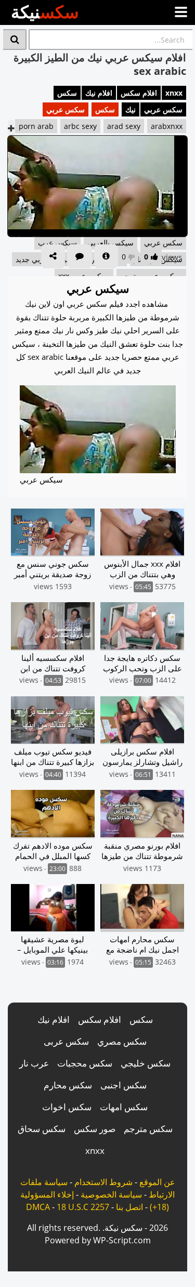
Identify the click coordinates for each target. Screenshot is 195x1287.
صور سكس (94, 1129)
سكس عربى (66, 1041)
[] (15, 39)
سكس (67, 93)
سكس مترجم (148, 1129)
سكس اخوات (67, 1107)
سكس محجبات (84, 1063)
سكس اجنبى (123, 1085)
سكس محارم (68, 1085)
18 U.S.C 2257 (83, 1207)
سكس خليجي (146, 1063)
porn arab (36, 126)
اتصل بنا (129, 1207)
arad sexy (123, 126)
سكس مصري (122, 1041)
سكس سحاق (42, 1129)
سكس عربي (163, 109)
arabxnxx (167, 126)
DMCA (38, 1207)
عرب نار (34, 1063)
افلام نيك (98, 93)
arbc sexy (80, 126)
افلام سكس (139, 93)
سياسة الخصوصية (111, 1194)
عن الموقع (157, 1182)
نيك (130, 109)
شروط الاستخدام (103, 1182)
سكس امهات (124, 1107)
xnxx (174, 93)
